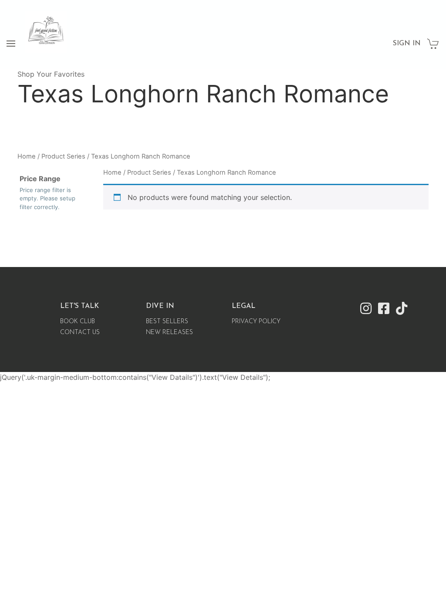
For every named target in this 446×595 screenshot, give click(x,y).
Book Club (77, 321)
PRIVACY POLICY (256, 321)
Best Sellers (167, 321)
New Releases (169, 332)
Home (26, 156)
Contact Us (80, 332)
